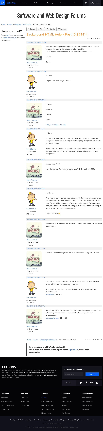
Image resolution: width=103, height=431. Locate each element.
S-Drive (43, 398)
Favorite (63, 29)
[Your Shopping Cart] (86, 3)
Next (98, 39)
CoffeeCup (5, 393)
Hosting (50, 3)
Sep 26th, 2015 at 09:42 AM (36, 71)
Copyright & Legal (73, 420)
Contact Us (5, 409)
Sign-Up (92, 374)
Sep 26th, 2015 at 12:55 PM (36, 306)
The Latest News (7, 401)
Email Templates (87, 401)
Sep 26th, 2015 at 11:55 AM (36, 129)
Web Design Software (50, 420)
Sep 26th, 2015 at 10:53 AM (36, 100)
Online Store (38, 420)
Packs (24, 3)
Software (37, 3)
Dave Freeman (31, 63)
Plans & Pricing (46, 413)
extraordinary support (47, 375)
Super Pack (25, 405)
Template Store (87, 393)
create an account (9, 38)
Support (63, 3)
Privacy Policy (58, 427)
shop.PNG (50, 294)
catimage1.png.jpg (52, 318)
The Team (4, 398)
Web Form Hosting (47, 409)
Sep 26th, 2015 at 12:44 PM (36, 219)
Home (3, 25)
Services (44, 393)
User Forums (66, 409)
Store (76, 3)
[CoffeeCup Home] (11, 3)
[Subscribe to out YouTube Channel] (91, 383)
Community (66, 393)
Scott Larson (31, 91)
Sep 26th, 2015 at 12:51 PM (36, 248)
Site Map (90, 420)
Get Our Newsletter (7, 405)
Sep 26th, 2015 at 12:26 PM (36, 159)
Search (32, 29)
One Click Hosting (47, 401)
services (41, 372)
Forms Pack (25, 401)
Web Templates (87, 398)
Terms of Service (69, 427)
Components (86, 409)
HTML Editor (41, 370)
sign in (8, 35)
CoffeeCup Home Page (25, 420)
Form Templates (87, 405)
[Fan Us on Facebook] (86, 383)
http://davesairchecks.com (56, 125)
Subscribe (51, 29)
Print (41, 29)
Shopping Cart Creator (22, 25)
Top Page (13, 420)
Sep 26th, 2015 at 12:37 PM (36, 188)
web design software (27, 372)
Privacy (83, 420)
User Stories (66, 413)
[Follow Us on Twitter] (81, 383)
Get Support (62, 420)
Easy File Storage (47, 405)
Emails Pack (25, 398)
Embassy (64, 405)
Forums (9, 25)
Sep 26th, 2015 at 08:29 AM (36, 42)
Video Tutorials (67, 401)
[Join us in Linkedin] (96, 383)
